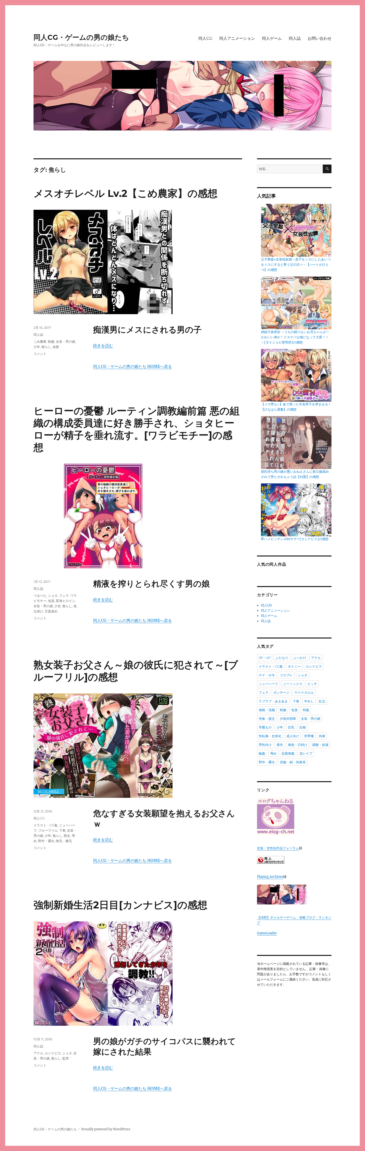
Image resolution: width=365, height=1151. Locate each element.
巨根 (302, 727)
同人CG (205, 38)
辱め (273, 753)
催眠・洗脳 (267, 710)
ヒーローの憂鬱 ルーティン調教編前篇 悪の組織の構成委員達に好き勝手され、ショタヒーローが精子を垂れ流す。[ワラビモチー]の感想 (137, 429)
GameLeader (267, 933)
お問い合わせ (319, 38)
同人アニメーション (237, 38)
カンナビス (53, 1053)
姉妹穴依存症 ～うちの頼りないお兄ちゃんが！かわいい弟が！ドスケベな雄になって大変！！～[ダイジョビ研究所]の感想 (295, 337)
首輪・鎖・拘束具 (293, 762)
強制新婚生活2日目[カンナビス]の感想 (120, 905)
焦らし (46, 347)
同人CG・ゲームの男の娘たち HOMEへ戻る (132, 366)
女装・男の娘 (65, 341)
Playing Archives (270, 877)
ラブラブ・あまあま (273, 701)
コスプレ (286, 675)
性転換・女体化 (270, 736)
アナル (38, 1053)
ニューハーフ (268, 684)
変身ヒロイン (65, 601)
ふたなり (281, 658)
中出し (309, 701)
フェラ (64, 595)
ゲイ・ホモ (267, 675)
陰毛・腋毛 (64, 841)
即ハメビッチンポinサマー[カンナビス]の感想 (294, 539)
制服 (51, 341)
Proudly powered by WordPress (105, 1129)
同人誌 (295, 38)
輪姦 (262, 753)
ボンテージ (281, 692)
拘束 (322, 736)
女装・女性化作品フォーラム (278, 848)
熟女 (67, 836)
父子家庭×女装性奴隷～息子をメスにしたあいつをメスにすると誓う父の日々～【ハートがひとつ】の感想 (296, 264)
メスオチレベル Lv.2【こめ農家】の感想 (126, 193)
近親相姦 (288, 753)
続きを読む (103, 345)
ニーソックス (292, 684)
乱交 (322, 701)
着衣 (280, 745)
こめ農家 (40, 341)
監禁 (65, 1058)
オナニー (294, 666)
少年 (37, 347)
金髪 (56, 347)
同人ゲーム (272, 38)
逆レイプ (305, 753)
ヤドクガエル (304, 692)
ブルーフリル (48, 830)
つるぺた (40, 595)
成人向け (292, 736)
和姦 (306, 710)
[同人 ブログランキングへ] (294, 860)
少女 (57, 606)
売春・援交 (267, 719)
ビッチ (312, 684)
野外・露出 (46, 841)
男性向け (265, 745)
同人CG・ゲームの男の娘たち (81, 37)
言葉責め (51, 611)
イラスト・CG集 (46, 825)
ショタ (53, 595)
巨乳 (291, 727)
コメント (40, 354)
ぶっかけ (299, 658)
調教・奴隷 (320, 745)
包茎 (51, 601)
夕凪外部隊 (288, 719)
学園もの (265, 727)
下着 (62, 830)
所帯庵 (309, 736)
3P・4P (264, 658)
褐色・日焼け (297, 745)
